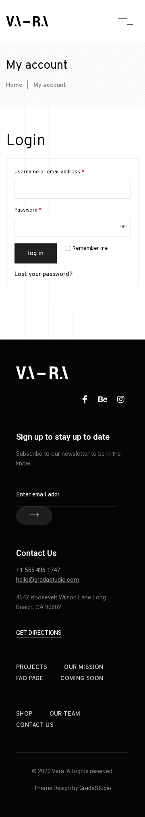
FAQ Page (30, 679)
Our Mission (83, 667)
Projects (31, 667)
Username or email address (49, 172)
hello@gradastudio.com (47, 579)
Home (14, 85)
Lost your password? (43, 274)
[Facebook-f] (85, 399)
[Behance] (103, 399)
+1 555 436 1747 (38, 570)
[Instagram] (121, 399)
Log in (36, 253)
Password (27, 210)
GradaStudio (95, 788)
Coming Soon (81, 679)
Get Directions (39, 632)
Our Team (65, 714)
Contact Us (35, 725)
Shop (24, 714)
